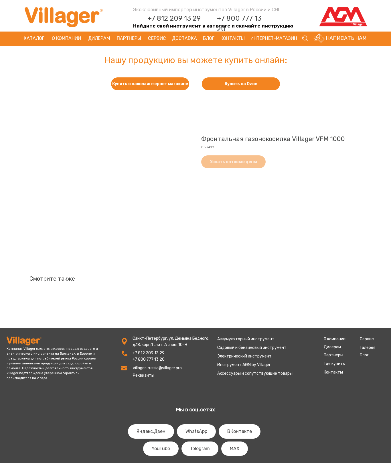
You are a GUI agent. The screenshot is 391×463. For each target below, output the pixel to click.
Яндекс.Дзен (151, 431)
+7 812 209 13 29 (174, 18)
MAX (234, 448)
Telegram (200, 448)
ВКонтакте (239, 431)
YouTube (161, 448)
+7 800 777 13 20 (149, 359)
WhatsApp (196, 431)
